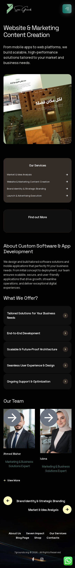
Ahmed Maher (12, 453)
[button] (67, 8)
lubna (43, 458)
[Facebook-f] (33, 559)
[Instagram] (42, 559)
